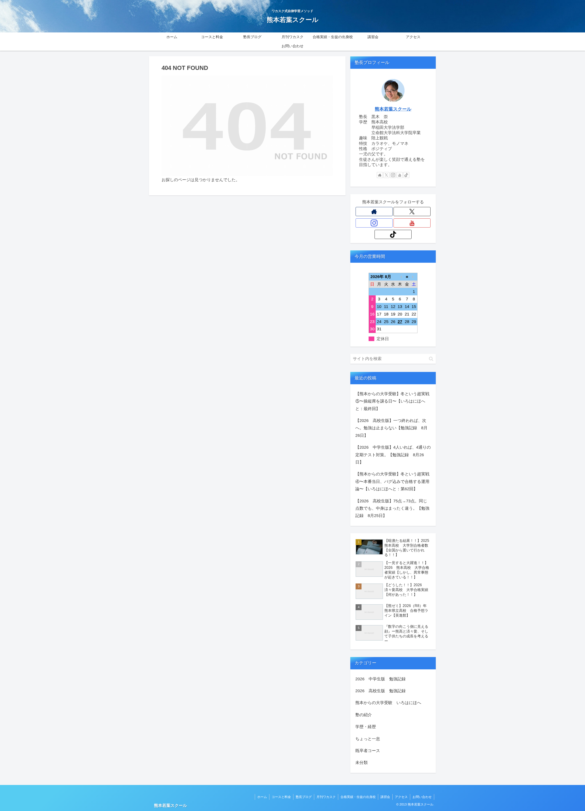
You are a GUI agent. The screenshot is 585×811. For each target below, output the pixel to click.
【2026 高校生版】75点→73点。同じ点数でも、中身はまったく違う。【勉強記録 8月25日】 (392, 508)
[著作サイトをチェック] (380, 175)
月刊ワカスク (326, 797)
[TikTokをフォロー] (406, 175)
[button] (431, 358)
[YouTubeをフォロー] (400, 175)
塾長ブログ (304, 797)
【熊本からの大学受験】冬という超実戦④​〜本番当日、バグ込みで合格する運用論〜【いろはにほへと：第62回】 (392, 481)
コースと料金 (281, 797)
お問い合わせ (422, 797)
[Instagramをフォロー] (393, 175)
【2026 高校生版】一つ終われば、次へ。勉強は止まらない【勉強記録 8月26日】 (391, 428)
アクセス (401, 797)
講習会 (385, 797)
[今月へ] (407, 276)
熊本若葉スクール (393, 108)
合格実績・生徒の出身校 (358, 797)
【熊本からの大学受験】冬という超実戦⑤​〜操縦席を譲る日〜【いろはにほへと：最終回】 (392, 401)
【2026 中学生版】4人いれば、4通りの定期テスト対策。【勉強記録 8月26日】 (393, 454)
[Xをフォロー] (386, 175)
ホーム (262, 797)
